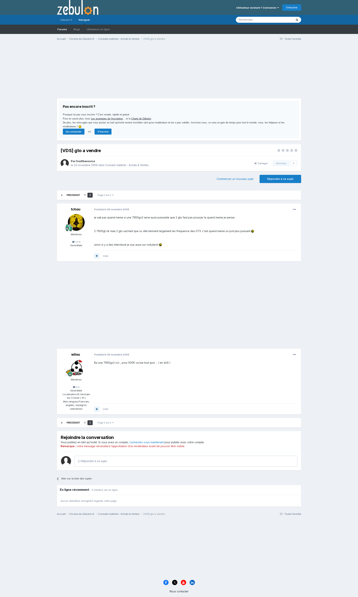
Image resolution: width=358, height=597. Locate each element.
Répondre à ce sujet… (95, 461)
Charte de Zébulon (141, 118)
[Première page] (61, 195)
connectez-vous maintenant (146, 442)
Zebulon (65, 19)
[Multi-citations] (96, 256)
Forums (62, 29)
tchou (75, 209)
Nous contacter (179, 591)
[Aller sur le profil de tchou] (76, 222)
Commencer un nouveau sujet (235, 178)
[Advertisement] (125, 72)
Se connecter (73, 131)
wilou (75, 354)
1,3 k (78, 241)
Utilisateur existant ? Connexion (256, 7)
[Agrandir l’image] (252, 231)
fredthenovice (85, 161)
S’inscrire (291, 7)
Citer (106, 255)
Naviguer (84, 19)
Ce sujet (283, 19)
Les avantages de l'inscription (107, 118)
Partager (262, 163)
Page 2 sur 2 (105, 195)
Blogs (77, 29)
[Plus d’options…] (294, 209)
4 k (77, 386)
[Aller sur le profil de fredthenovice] (65, 163)
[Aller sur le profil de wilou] (76, 367)
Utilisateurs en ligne (98, 29)
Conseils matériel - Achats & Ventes (127, 165)
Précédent (73, 195)
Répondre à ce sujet (280, 178)
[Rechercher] (297, 20)
